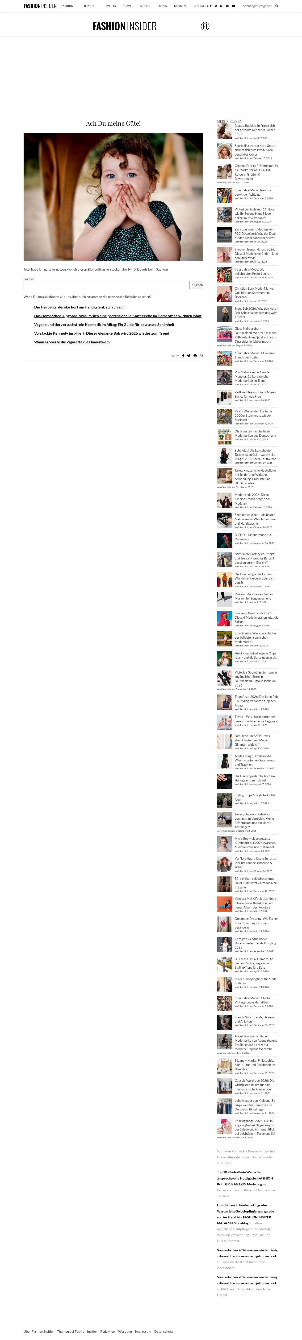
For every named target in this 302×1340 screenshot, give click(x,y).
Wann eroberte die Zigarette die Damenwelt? (72, 342)
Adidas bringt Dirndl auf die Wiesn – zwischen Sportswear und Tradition (255, 760)
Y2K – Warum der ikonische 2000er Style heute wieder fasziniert (253, 415)
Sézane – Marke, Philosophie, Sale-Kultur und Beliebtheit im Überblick (255, 1065)
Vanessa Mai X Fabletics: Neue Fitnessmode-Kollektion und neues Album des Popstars (255, 903)
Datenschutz (163, 1331)
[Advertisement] (151, 84)
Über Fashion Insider (39, 1331)
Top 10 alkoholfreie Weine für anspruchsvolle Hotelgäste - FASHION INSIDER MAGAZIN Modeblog (245, 1178)
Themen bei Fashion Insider (77, 1331)
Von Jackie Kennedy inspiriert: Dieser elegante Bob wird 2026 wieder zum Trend (101, 333)
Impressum (143, 1331)
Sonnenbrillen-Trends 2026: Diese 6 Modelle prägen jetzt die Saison (256, 617)
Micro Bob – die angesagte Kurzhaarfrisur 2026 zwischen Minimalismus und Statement (255, 843)
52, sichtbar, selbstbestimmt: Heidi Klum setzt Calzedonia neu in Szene (256, 883)
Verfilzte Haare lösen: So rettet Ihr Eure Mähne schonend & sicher (256, 863)
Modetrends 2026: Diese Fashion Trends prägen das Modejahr (253, 499)
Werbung (125, 1331)
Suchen (29, 279)
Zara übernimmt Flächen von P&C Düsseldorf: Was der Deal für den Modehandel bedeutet (255, 233)
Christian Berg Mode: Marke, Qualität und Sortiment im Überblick (254, 293)
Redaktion (107, 1331)
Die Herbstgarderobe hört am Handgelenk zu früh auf (79, 307)
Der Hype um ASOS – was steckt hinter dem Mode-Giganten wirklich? (252, 740)
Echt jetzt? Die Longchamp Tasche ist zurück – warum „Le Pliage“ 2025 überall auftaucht (255, 454)
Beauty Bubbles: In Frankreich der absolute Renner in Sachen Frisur (255, 130)
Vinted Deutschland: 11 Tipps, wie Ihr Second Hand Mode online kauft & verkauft (255, 213)
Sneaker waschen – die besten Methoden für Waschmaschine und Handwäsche (255, 519)
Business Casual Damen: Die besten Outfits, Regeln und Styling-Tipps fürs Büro (254, 963)
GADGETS (180, 5)
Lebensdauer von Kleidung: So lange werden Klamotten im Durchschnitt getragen (255, 1105)
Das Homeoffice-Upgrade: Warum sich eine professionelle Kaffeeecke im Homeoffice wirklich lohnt (117, 315)
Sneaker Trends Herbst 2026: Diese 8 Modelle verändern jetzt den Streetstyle (256, 253)
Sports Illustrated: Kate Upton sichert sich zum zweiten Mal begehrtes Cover (255, 150)
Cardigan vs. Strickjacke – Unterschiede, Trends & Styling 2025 (255, 943)
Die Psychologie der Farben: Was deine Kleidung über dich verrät (254, 578)
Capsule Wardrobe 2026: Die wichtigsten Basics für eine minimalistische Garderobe (254, 1085)
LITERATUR (201, 5)
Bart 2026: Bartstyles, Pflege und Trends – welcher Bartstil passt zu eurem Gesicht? (254, 558)
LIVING (162, 5)
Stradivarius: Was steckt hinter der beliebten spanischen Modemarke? (255, 637)
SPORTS (145, 5)
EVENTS (110, 5)
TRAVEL (128, 5)
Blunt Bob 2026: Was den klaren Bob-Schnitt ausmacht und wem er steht (256, 313)
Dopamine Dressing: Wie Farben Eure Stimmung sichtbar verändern (256, 923)
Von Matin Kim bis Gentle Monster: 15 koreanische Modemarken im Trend (252, 376)
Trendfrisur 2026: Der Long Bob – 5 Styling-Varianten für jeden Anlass (256, 701)
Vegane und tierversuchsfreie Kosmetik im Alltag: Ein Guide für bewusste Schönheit (104, 324)
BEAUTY (89, 5)
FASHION (67, 5)
